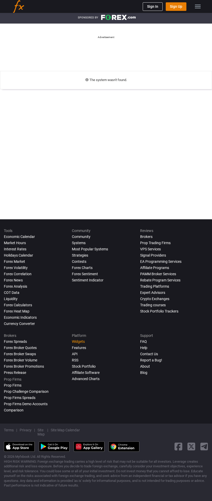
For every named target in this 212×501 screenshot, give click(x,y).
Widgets (78, 341)
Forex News (13, 280)
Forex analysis (15, 286)
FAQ (143, 341)
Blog (143, 373)
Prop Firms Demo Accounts (26, 404)
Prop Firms (12, 385)
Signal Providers (153, 255)
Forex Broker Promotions (24, 366)
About (145, 366)
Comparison (14, 410)
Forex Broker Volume (20, 360)
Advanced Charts (86, 379)
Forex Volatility (16, 268)
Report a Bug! (151, 360)
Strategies (80, 255)
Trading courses (153, 305)
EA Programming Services (160, 261)
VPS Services (150, 249)
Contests (79, 261)
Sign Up (176, 6)
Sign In (152, 6)
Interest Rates (15, 249)
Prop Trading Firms (155, 243)
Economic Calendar (19, 237)
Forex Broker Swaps (20, 354)
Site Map (41, 432)
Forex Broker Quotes (20, 348)
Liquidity (11, 299)
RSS (75, 360)
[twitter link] (191, 446)
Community (81, 237)
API (75, 354)
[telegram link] (204, 446)
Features (79, 348)
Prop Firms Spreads (19, 398)
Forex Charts (82, 268)
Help (143, 348)
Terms (9, 430)
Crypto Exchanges (154, 299)
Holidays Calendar (18, 255)
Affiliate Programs (154, 268)
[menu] (198, 6)
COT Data (11, 293)
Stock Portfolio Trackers (159, 311)
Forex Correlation (18, 274)
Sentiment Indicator (87, 280)
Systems (79, 243)
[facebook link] (178, 446)
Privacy (26, 430)
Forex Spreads (15, 341)
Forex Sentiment (85, 274)
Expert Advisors (152, 293)
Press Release (15, 373)
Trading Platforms (154, 286)
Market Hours (15, 243)
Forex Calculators (18, 305)
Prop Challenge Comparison (26, 391)
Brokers (146, 237)
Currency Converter (19, 324)
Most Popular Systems (90, 249)
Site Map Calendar (65, 430)
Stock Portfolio (84, 366)
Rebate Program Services (160, 280)
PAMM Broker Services (158, 274)
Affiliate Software (86, 373)
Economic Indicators (20, 317)
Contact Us (149, 354)
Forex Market (14, 261)
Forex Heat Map (16, 311)
